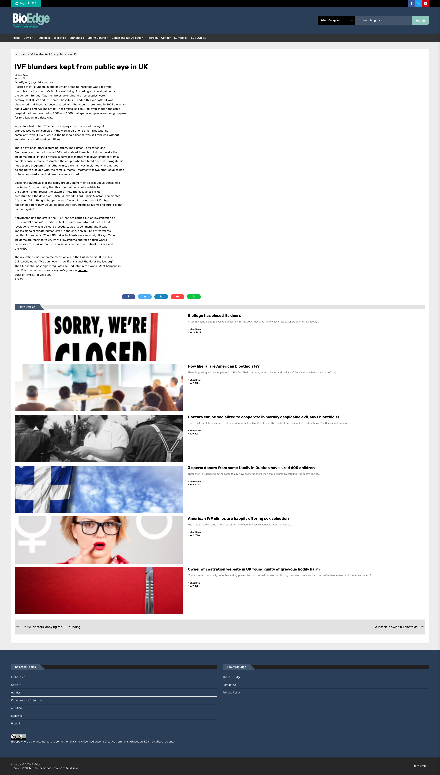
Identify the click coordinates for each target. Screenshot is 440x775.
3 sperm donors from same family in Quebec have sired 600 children (252, 467)
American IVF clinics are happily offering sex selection (238, 518)
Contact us (229, 684)
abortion (152, 37)
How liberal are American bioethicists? (224, 366)
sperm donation (97, 37)
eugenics (44, 37)
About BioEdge (232, 677)
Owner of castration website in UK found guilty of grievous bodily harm (254, 569)
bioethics (60, 37)
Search (420, 20)
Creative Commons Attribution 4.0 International (134, 741)
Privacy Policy (232, 692)
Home (16, 37)
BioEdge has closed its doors (214, 315)
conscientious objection (127, 37)
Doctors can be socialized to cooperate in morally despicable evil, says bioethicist (264, 417)
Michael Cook (21, 75)
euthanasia (76, 37)
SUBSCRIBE (198, 37)
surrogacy (181, 37)
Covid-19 (29, 37)
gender (166, 37)
